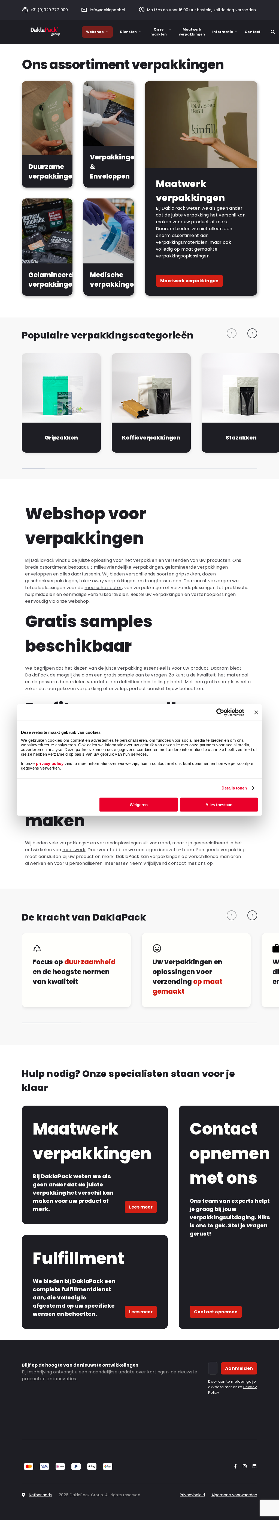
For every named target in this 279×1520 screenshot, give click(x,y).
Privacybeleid (192, 1495)
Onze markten (158, 32)
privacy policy (49, 763)
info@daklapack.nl (107, 10)
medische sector (103, 587)
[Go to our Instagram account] (243, 1466)
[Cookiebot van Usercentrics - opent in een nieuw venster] (220, 712)
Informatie (222, 31)
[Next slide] (252, 333)
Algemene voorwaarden (234, 1495)
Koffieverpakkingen (151, 437)
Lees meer (141, 1207)
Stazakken (241, 437)
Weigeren (139, 804)
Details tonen (234, 788)
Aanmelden (239, 1368)
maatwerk (74, 850)
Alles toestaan (218, 804)
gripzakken (187, 574)
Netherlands (40, 1495)
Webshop (95, 31)
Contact (252, 31)
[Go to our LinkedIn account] (252, 1466)
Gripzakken (61, 437)
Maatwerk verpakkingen (192, 32)
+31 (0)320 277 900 (49, 10)
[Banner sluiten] (256, 712)
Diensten (128, 31)
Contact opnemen (216, 1312)
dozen (209, 574)
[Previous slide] (231, 333)
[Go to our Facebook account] (234, 1466)
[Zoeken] (273, 32)
